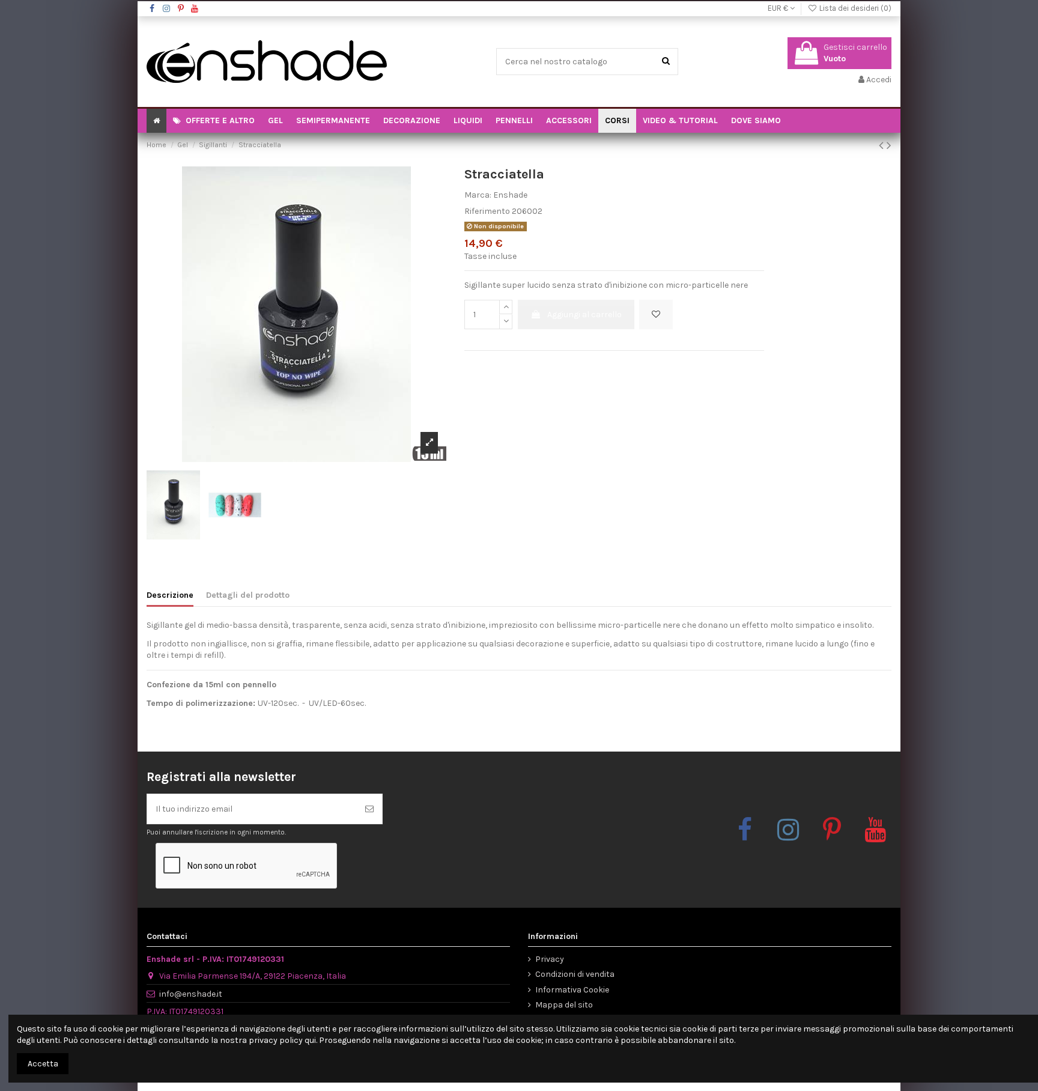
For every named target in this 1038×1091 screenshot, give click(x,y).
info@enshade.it (190, 994)
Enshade (510, 195)
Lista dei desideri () (854, 8)
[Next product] (889, 145)
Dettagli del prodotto (248, 595)
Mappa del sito (564, 1005)
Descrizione (170, 595)
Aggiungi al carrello (584, 314)
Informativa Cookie (572, 990)
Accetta (43, 1064)
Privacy (549, 959)
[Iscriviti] (369, 809)
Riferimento (487, 211)
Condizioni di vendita (575, 974)
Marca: (477, 195)
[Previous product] (883, 145)
